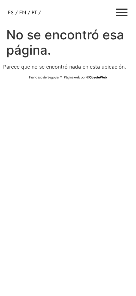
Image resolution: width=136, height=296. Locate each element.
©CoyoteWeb (96, 77)
